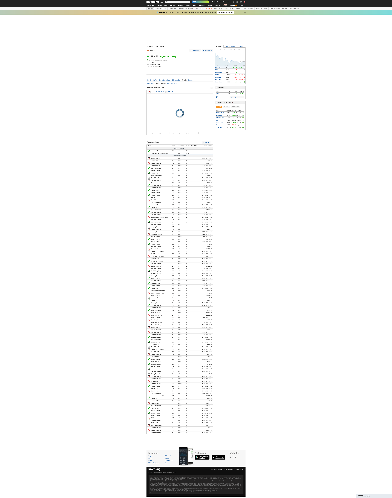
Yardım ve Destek (169, 460)
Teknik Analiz (150, 83)
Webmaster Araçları (153, 463)
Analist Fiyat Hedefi (171, 83)
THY (217, 120)
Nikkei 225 (218, 77)
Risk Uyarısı (239, 469)
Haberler (180, 5)
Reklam (167, 458)
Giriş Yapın (214, 2)
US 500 (217, 74)
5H (164, 92)
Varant (225, 5)
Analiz (188, 5)
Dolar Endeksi (219, 82)
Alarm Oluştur (208, 50)
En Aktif (219, 106)
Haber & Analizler (164, 80)
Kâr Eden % (226, 106)
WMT (217, 93)
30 (159, 92)
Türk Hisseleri (172, 8)
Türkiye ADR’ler (228, 8)
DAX (216, 70)
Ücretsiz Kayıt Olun (223, 2)
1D (166, 92)
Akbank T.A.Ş (220, 117)
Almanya (162, 70)
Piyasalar (149, 5)
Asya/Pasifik (259, 8)
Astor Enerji (219, 122)
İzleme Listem (163, 5)
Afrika (265, 8)
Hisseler (150, 8)
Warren (208, 8)
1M (172, 92)
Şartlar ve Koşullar (216, 469)
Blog (149, 456)
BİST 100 (217, 67)
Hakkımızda (168, 456)
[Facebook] (231, 457)
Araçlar (210, 5)
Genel (149, 80)
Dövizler (233, 46)
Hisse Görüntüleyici (161, 8)
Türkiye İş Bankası (221, 112)
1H (161, 92)
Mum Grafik (149, 92)
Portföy (150, 460)
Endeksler (219, 46)
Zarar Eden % (235, 106)
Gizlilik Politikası (229, 469)
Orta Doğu (250, 8)
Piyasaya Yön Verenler (224, 102)
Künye (166, 463)
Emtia (226, 46)
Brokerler (202, 5)
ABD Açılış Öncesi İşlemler (185, 8)
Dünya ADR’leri (218, 8)
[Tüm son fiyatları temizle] (217, 96)
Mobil (149, 458)
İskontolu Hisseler (294, 8)
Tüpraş (218, 125)
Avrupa (244, 8)
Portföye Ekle (196, 50)
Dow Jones (218, 72)
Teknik (195, 5)
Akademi (217, 5)
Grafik (155, 80)
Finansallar (176, 80)
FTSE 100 (218, 79)
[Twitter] (236, 457)
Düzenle (207, 142)
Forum (190, 80)
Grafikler (172, 5)
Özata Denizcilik (220, 127)
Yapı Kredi (219, 115)
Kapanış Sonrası (199, 8)
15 (156, 92)
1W (169, 92)
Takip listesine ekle (238, 97)
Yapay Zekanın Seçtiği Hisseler (278, 8)
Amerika (237, 8)
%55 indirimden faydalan (200, 2)
